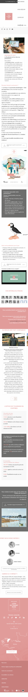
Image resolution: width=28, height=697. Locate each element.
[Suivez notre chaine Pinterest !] (20, 617)
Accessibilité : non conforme (7, 674)
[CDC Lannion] (6, 690)
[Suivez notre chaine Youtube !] (16, 617)
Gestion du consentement (7, 670)
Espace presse (5, 687)
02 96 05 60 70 (14, 628)
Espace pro (4, 678)
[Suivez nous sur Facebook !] (8, 617)
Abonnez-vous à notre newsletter (14, 592)
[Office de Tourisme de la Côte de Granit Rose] (8, 15)
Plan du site (4, 662)
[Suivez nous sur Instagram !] (4, 617)
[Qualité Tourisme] (12, 690)
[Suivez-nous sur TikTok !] (12, 617)
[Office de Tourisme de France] (18, 690)
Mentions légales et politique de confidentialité (12, 666)
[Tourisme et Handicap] (23, 690)
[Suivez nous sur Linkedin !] (24, 617)
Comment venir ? (11, 651)
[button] (22, 25)
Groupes (4, 682)
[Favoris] (20, 25)
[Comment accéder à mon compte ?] (14, 277)
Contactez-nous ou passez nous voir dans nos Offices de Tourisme (14, 569)
